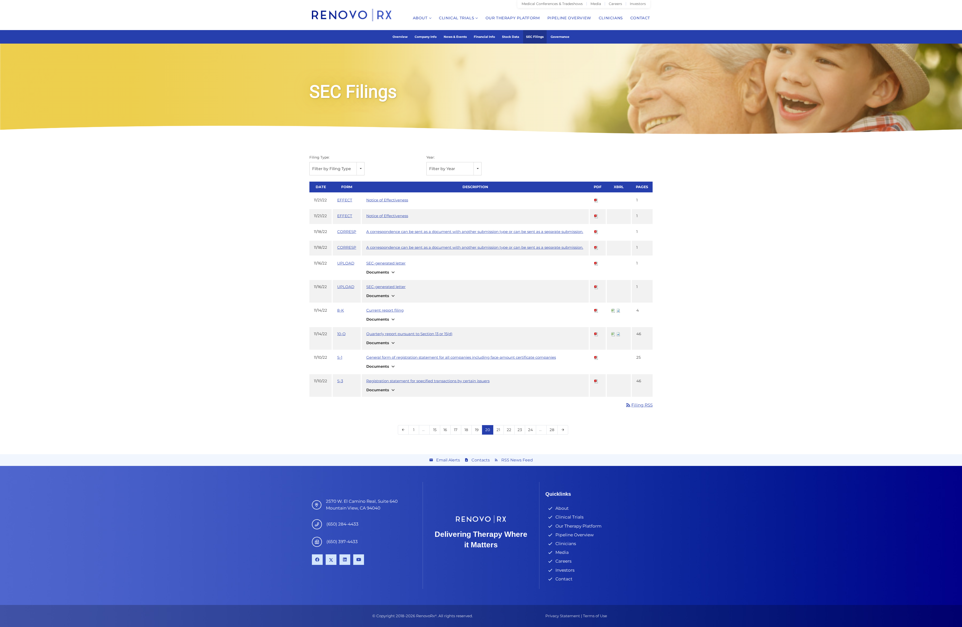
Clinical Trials (569, 517)
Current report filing (385, 310)
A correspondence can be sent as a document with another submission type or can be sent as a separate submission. (474, 231)
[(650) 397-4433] (319, 542)
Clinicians (565, 543)
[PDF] (596, 200)
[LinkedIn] (344, 559)
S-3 (340, 381)
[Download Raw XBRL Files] (618, 310)
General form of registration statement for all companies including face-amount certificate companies (461, 357)
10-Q (341, 333)
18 (468, 429)
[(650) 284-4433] (319, 524)
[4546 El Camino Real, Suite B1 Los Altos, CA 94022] (319, 505)
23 (521, 429)
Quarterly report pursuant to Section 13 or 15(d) (409, 333)
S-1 (339, 357)
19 (478, 429)
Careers (563, 561)
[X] (331, 559)
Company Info (426, 37)
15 (436, 429)
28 (553, 429)
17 (457, 429)
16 (447, 429)
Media (562, 552)
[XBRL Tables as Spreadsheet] (613, 310)
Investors (564, 570)
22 (511, 429)
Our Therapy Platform (578, 526)
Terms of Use (595, 615)
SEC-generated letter (386, 263)
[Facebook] (317, 559)
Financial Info (484, 37)
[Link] (352, 15)
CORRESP (346, 231)
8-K (340, 310)
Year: (430, 157)
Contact (563, 578)
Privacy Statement (562, 615)
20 (489, 429)
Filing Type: (319, 157)
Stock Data (510, 37)
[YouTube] (358, 559)
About (562, 508)
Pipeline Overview (574, 534)
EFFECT (344, 200)
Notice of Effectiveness (387, 200)
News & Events (455, 37)
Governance (560, 37)
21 (500, 429)
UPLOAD (345, 263)
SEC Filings (535, 37)
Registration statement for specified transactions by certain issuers (428, 381)
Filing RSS (639, 405)
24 (532, 429)
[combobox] (337, 168)
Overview (400, 37)
